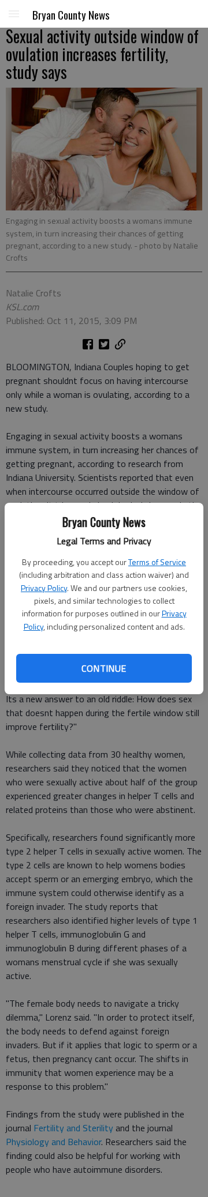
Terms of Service (157, 562)
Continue (103, 668)
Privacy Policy (44, 588)
